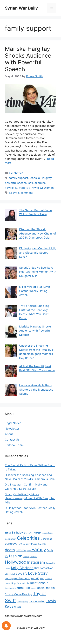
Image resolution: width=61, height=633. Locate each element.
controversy (13, 543)
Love (12, 574)
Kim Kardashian (43, 568)
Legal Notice (13, 423)
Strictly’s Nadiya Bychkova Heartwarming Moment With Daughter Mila (30, 498)
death (10, 550)
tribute (17, 607)
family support (18, 178)
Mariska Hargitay (41, 178)
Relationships (10, 588)
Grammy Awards (30, 557)
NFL (42, 578)
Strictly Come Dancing (18, 594)
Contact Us (12, 439)
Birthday (17, 532)
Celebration (10, 539)
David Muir (42, 544)
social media (46, 587)
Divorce (21, 550)
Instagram (36, 562)
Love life (21, 573)
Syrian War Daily (21, 8)
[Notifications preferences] (6, 625)
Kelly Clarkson (22, 568)
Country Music (30, 544)
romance (23, 588)
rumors (33, 588)
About (9, 434)
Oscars (48, 578)
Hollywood (15, 562)
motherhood (22, 578)
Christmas (46, 538)
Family (38, 549)
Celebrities (16, 173)
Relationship (39, 583)
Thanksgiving (22, 601)
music (35, 578)
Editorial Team (14, 445)
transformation (37, 601)
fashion (15, 556)
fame (29, 551)
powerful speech (16, 183)
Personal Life (22, 583)
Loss (7, 574)
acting (8, 533)
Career (37, 533)
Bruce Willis (29, 533)
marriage (9, 578)
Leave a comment (21, 192)
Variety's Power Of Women (36, 187)
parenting (10, 583)
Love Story (38, 573)
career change (47, 533)
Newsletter (12, 428)
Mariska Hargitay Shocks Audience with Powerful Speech (28, 58)
